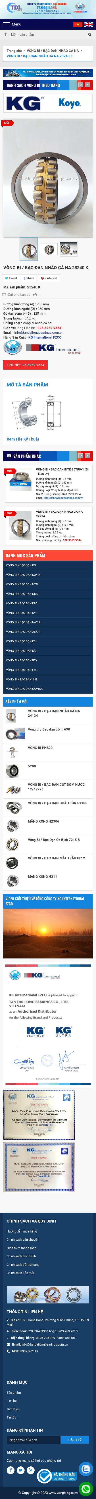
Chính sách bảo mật (20, 1273)
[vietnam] (78, 24)
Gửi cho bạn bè (19, 295)
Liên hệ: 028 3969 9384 (25, 365)
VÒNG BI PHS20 (40, 748)
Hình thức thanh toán (21, 1248)
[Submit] (90, 34)
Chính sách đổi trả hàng (23, 1264)
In (39, 295)
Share (30, 278)
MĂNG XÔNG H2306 (43, 821)
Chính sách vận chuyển (23, 1239)
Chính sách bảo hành (21, 1256)
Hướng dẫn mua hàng (22, 1231)
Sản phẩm (14, 1392)
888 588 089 (68, 1338)
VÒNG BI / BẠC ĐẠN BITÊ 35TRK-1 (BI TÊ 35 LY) (62, 472)
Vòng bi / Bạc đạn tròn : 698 (49, 729)
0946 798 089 (45, 1338)
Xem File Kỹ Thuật (23, 439)
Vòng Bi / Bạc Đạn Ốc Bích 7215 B (54, 840)
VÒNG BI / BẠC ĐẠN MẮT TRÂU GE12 (56, 858)
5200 (32, 766)
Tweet (12, 278)
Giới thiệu (13, 1409)
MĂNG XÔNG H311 (42, 877)
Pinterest (50, 278)
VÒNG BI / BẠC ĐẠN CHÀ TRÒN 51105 (57, 803)
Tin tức (11, 1417)
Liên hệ (12, 1401)
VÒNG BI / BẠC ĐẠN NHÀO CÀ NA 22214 (59, 514)
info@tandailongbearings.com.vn (64, 498)
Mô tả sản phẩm (27, 385)
